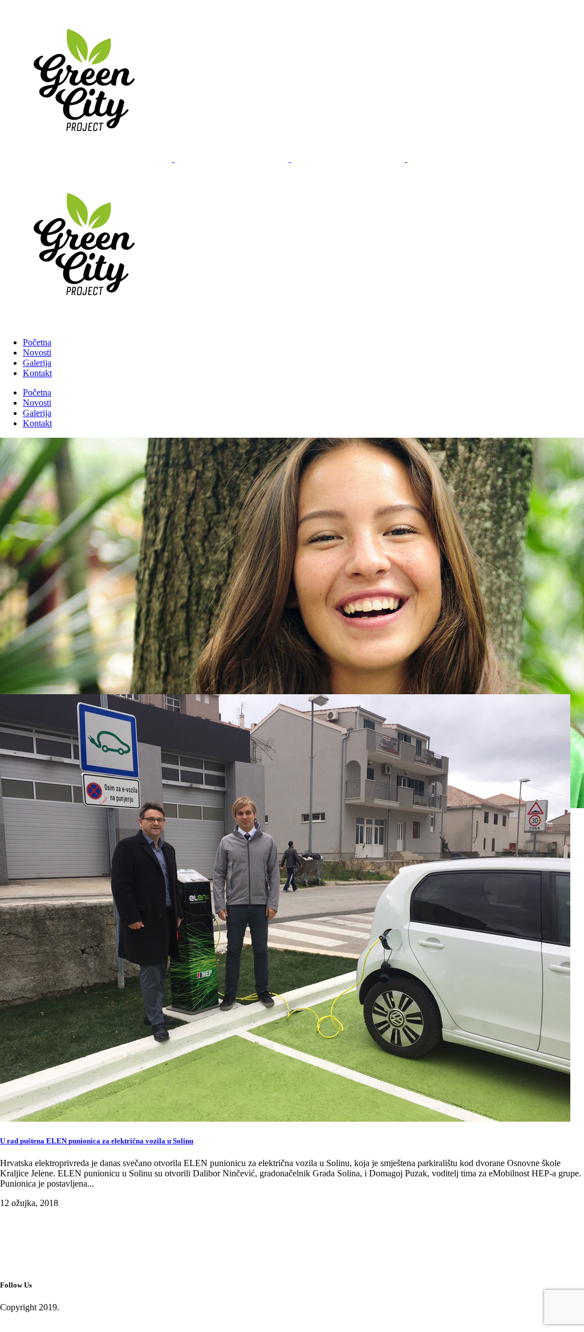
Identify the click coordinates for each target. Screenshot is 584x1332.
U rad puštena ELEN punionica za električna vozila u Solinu (96, 1141)
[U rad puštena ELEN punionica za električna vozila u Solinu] (285, 1118)
